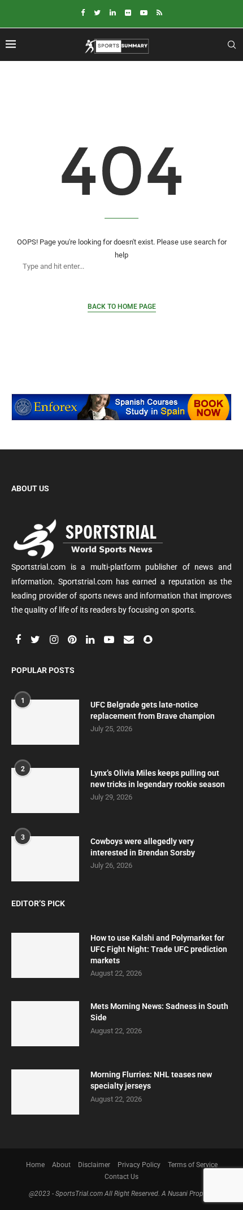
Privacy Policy (139, 1165)
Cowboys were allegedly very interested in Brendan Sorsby (142, 847)
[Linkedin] (113, 12)
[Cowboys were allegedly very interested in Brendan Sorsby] (45, 858)
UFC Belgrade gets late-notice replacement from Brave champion (152, 710)
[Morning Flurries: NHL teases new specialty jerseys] (45, 1092)
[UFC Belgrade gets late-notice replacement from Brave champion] (45, 722)
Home (35, 1165)
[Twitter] (97, 12)
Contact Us (121, 1177)
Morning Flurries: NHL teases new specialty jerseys (151, 1080)
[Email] (130, 640)
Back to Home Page (122, 307)
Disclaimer (94, 1165)
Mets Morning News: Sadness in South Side (159, 1012)
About (61, 1165)
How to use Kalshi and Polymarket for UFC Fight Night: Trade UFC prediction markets (158, 948)
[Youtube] (143, 12)
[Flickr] (128, 12)
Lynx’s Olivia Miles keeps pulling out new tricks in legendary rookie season (157, 778)
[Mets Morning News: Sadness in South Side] (45, 1023)
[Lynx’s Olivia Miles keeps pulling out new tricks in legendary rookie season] (45, 790)
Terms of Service (193, 1165)
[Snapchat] (148, 640)
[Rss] (159, 12)
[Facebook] (83, 12)
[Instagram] (55, 640)
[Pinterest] (73, 640)
